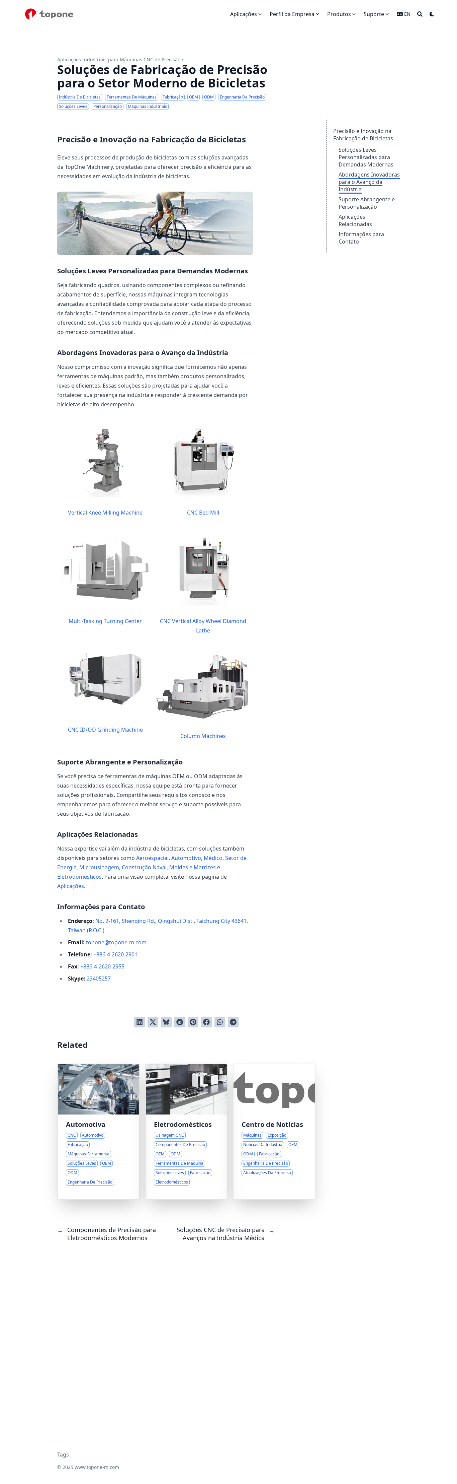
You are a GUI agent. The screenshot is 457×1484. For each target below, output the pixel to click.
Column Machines (203, 736)
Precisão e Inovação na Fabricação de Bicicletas (363, 134)
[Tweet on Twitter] (153, 1022)
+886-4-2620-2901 (115, 954)
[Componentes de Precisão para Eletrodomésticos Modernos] (186, 1131)
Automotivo (186, 858)
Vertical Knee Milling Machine (105, 512)
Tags (63, 1454)
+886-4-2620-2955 (102, 966)
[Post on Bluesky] (166, 1022)
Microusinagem (99, 867)
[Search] (420, 14)
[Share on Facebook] (206, 1022)
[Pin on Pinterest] (193, 1022)
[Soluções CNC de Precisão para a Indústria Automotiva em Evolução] (98, 1131)
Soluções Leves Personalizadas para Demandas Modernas (366, 157)
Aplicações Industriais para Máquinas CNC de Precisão (118, 59)
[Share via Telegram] (233, 1022)
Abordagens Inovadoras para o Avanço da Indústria (369, 182)
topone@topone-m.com (116, 942)
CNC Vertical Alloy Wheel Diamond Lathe (203, 625)
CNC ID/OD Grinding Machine (105, 729)
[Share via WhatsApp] (219, 1022)
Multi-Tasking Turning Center (105, 621)
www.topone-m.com (97, 1467)
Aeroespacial (152, 858)
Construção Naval (144, 867)
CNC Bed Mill (203, 512)
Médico (213, 858)
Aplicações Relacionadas (355, 220)
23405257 (99, 978)
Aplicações (70, 886)
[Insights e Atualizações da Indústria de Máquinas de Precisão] (274, 1131)
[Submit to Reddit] (179, 1022)
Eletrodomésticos (79, 876)
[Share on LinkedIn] (139, 1022)
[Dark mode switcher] (432, 14)
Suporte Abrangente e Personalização (367, 203)
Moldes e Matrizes (192, 867)
